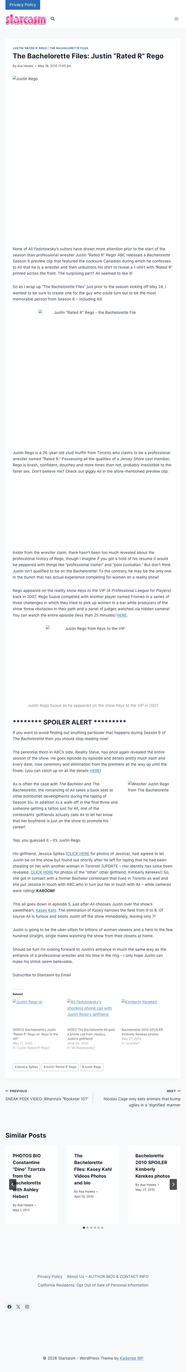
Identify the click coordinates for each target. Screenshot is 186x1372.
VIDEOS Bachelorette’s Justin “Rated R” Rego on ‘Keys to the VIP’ (35, 1034)
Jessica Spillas (26, 1067)
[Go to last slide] (12, 1184)
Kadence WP (131, 1358)
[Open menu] (176, 18)
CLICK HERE (78, 853)
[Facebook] (9, 1307)
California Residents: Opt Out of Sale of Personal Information (93, 1285)
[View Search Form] (53, 19)
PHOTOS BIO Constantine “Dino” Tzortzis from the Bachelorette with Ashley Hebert (29, 1176)
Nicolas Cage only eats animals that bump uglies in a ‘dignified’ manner (142, 1098)
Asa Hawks (25, 66)
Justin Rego (91, 1067)
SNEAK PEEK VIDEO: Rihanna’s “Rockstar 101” (46, 1095)
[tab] (84, 1228)
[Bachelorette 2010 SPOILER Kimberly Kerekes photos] (146, 1013)
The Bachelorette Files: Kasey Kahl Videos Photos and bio (93, 1169)
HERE (122, 615)
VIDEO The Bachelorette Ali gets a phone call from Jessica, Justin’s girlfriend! (91, 1034)
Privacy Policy (23, 4)
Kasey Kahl (46, 910)
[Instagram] (27, 1307)
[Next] (173, 1184)
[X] (18, 1307)
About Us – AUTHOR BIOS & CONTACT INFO (108, 1276)
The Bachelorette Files (68, 48)
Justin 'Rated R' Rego (30, 48)
